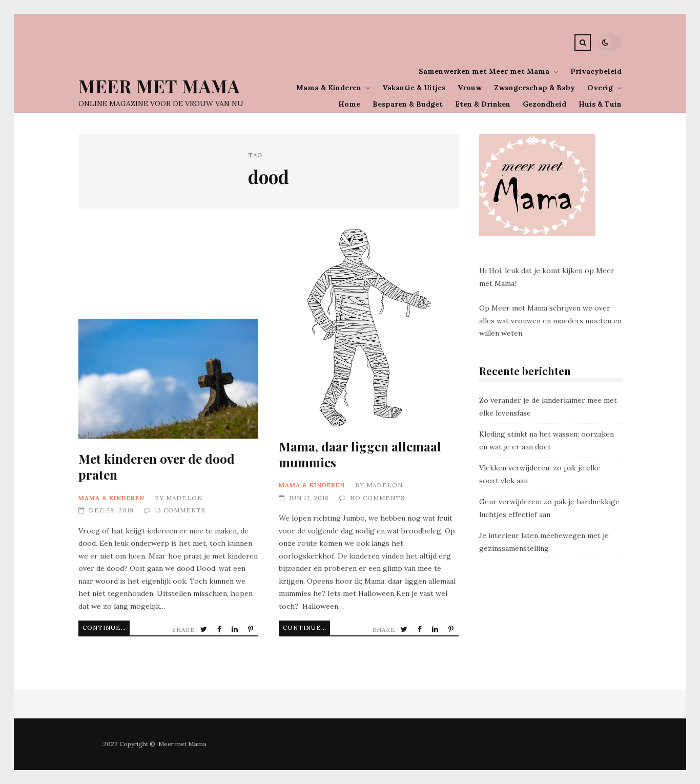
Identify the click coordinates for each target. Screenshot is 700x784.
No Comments (377, 498)
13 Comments (180, 510)
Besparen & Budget (408, 104)
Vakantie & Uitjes (413, 87)
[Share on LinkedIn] (236, 629)
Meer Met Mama (159, 86)
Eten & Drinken (482, 104)
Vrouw (470, 87)
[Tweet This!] (204, 629)
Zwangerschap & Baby (534, 87)
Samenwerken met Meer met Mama (484, 71)
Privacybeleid (596, 71)
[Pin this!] (251, 629)
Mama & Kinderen (328, 87)
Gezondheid (544, 104)
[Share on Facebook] (220, 629)
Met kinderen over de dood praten (168, 379)
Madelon (184, 498)
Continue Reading (106, 627)
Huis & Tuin (600, 104)
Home (349, 104)
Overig (600, 87)
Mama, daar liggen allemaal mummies (369, 327)
